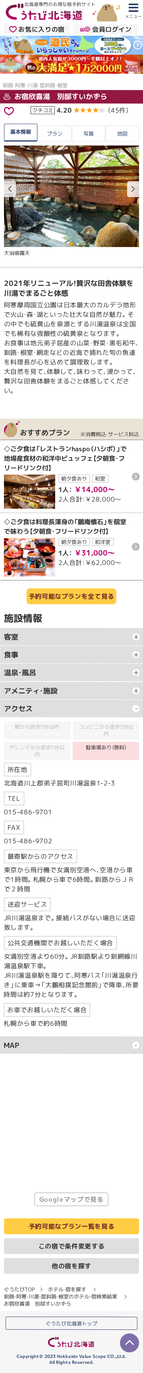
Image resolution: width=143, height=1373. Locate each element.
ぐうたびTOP (19, 1289)
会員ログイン (112, 29)
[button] (133, 189)
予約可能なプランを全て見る (71, 596)
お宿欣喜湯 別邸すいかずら (59, 96)
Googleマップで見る (71, 1199)
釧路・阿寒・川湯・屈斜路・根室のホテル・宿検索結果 (60, 1296)
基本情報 (20, 131)
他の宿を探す (71, 1266)
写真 (88, 133)
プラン (54, 133)
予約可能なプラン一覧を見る (71, 1226)
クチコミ (43, 109)
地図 (122, 133)
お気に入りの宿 (41, 29)
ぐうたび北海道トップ (71, 1323)
